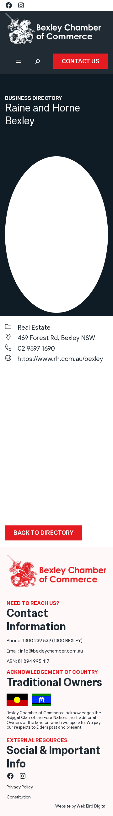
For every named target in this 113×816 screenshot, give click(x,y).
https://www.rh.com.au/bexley (60, 359)
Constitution (19, 797)
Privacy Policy (20, 787)
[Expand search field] (37, 61)
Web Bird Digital (91, 806)
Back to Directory (43, 533)
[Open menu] (18, 61)
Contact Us (81, 61)
